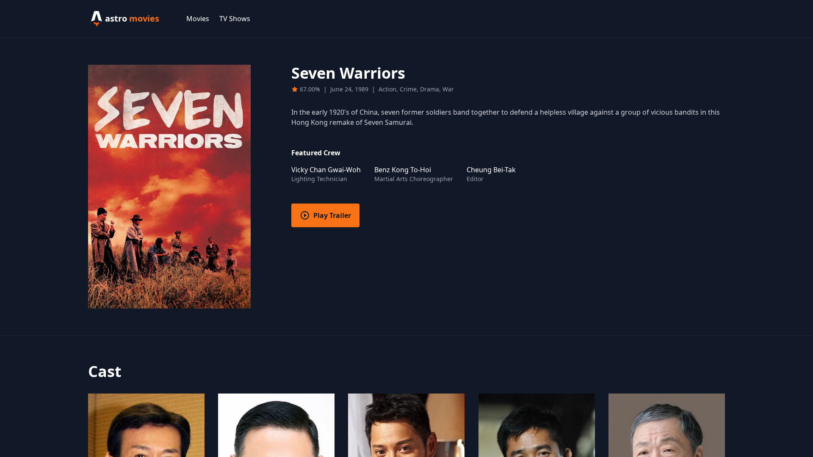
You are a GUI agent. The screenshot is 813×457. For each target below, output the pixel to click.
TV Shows (234, 18)
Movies (197, 18)
